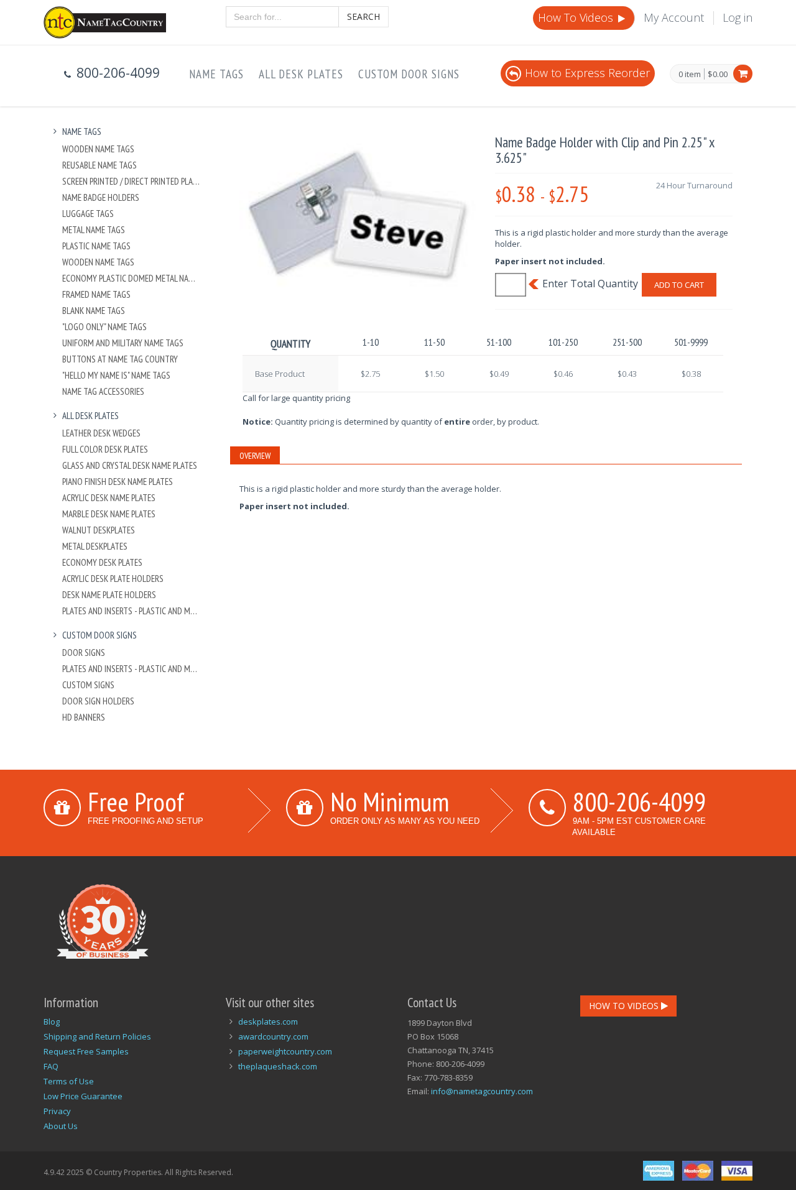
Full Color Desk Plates (105, 449)
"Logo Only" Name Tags (104, 327)
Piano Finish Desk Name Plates (117, 481)
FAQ (51, 1066)
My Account (674, 17)
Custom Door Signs (409, 74)
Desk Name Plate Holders (109, 595)
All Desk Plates (301, 74)
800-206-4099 (639, 801)
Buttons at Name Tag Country (120, 359)
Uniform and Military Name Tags (122, 343)
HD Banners (83, 717)
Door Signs (83, 652)
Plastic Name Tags (96, 246)
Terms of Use (69, 1081)
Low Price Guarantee (83, 1096)
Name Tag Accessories (103, 391)
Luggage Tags (88, 213)
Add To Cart (679, 284)
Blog (52, 1021)
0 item (689, 75)
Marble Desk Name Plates (108, 514)
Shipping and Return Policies (97, 1036)
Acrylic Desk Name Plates (108, 498)
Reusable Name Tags (99, 165)
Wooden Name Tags (98, 149)
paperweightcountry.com (285, 1051)
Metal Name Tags (93, 230)
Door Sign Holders (98, 701)
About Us (61, 1126)
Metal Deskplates (94, 546)
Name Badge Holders (100, 197)
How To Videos (577, 17)
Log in (737, 17)
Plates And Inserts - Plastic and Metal (131, 611)
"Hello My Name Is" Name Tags (116, 375)
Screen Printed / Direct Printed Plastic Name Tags (131, 181)
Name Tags (216, 74)
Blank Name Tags (93, 310)
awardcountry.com (273, 1036)
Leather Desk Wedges (101, 433)
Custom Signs (88, 685)
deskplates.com (268, 1021)
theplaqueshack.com (277, 1066)
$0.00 (718, 74)
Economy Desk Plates (102, 562)
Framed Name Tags (96, 294)
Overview (255, 455)
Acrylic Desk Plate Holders (113, 578)
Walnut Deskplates (98, 530)
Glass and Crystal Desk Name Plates (129, 465)
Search (363, 16)
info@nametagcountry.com (482, 1091)
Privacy (57, 1111)
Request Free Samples (86, 1051)
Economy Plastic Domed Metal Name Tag (131, 278)
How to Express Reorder (587, 72)
